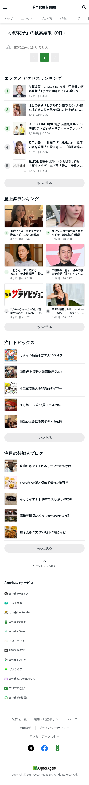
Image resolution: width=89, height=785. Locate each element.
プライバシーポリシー (54, 728)
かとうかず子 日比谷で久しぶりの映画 (46, 499)
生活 (77, 19)
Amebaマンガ (17, 660)
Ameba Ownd (18, 631)
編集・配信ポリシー (47, 719)
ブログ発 (47, 19)
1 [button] (44, 57)
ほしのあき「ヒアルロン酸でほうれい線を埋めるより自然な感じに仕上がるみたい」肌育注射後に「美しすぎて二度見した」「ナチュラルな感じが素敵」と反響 (56, 111)
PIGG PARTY (16, 650)
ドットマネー (17, 603)
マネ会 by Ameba (19, 612)
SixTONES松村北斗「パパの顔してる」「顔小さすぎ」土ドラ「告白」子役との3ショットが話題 (57, 165)
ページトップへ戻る (44, 565)
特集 (63, 19)
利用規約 (26, 728)
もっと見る (44, 183)
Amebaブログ (17, 622)
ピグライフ (15, 669)
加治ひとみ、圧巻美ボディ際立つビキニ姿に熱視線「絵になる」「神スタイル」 (25, 236)
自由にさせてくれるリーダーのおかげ (45, 466)
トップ (8, 19)
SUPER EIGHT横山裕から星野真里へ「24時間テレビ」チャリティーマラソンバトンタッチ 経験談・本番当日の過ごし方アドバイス (57, 130)
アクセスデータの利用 (44, 736)
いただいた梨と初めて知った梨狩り (44, 482)
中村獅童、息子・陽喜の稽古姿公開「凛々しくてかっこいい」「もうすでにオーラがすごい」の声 (67, 275)
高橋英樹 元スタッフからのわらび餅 (44, 515)
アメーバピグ (17, 641)
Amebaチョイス (19, 593)
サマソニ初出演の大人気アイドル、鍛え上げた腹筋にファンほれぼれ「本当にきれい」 (67, 236)
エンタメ (27, 19)
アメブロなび (17, 688)
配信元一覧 (19, 719)
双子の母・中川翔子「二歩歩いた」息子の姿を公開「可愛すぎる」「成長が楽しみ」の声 (56, 147)
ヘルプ (72, 719)
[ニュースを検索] (83, 7)
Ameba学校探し (19, 697)
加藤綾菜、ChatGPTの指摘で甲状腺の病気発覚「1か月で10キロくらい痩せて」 (56, 88)
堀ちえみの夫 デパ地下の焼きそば (43, 532)
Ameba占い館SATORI (22, 679)
